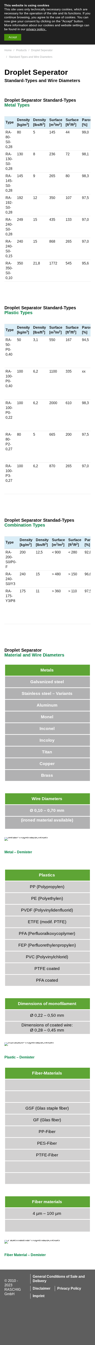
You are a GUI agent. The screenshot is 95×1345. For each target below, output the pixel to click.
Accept (13, 37)
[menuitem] (58, 1279)
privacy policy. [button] (36, 29)
